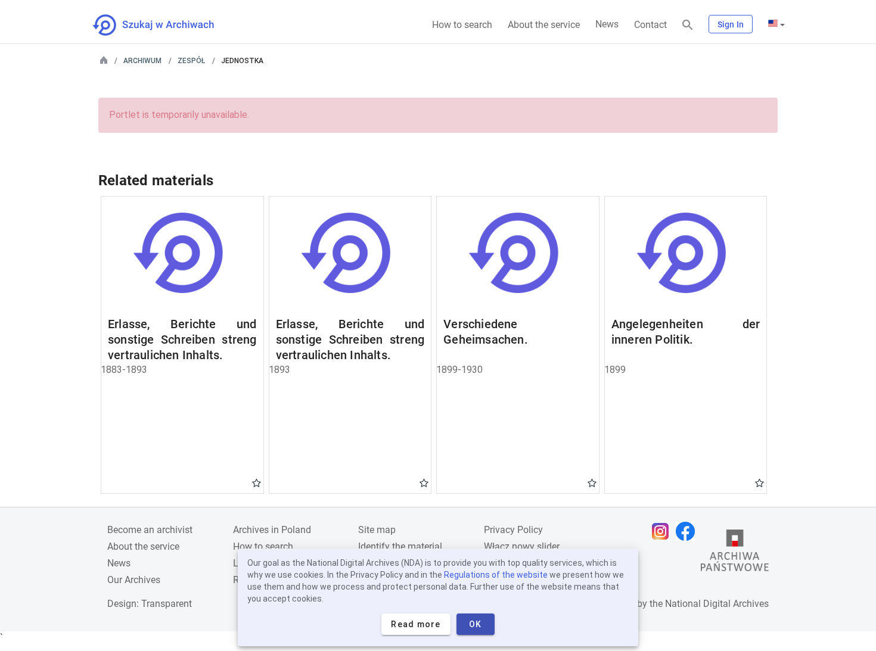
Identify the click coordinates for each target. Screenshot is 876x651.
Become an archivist (149, 529)
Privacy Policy (513, 529)
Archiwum (142, 61)
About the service (544, 24)
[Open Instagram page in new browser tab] (663, 531)
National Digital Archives (717, 603)
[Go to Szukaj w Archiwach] (164, 25)
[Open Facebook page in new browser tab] (688, 531)
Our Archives (133, 579)
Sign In (730, 24)
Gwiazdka (256, 482)
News (607, 24)
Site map (377, 529)
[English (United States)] (776, 24)
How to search (462, 24)
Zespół (191, 61)
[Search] (688, 25)
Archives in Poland (272, 529)
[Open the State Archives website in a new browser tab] (735, 553)
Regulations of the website (496, 575)
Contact (650, 24)
